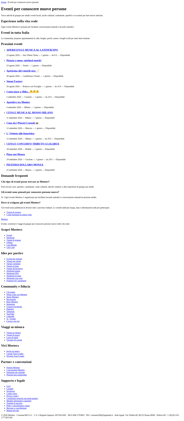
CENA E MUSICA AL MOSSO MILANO (29, 112)
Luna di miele (12, 337)
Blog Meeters (12, 302)
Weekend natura (13, 271)
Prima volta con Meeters (16, 294)
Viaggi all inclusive (14, 268)
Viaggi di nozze (13, 335)
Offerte (9, 242)
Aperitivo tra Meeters (18, 102)
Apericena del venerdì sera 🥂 (22, 70)
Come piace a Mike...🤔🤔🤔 (22, 91)
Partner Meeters (13, 367)
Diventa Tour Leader (15, 356)
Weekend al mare (13, 276)
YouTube (10, 314)
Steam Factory (14, 81)
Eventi (9, 235)
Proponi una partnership (16, 375)
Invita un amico (13, 351)
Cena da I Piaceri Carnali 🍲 (22, 123)
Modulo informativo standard (18, 401)
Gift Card (10, 247)
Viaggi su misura (13, 333)
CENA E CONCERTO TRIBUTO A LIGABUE (32, 143)
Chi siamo (10, 292)
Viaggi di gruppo (13, 212)
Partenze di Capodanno (16, 281)
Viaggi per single (13, 261)
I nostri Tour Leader (14, 354)
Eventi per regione (14, 259)
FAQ (8, 386)
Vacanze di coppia (14, 340)
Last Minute (11, 245)
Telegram (10, 311)
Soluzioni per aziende (15, 372)
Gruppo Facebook (14, 307)
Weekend (10, 238)
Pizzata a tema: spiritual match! (23, 60)
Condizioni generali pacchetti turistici (22, 398)
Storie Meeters (12, 297)
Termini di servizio (14, 403)
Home (3, 2)
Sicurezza (10, 391)
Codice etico (11, 393)
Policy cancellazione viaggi (18, 406)
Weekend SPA (12, 273)
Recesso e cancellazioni (16, 408)
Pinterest (10, 309)
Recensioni (11, 299)
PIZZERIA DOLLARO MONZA (24, 164)
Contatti (9, 389)
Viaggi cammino (13, 264)
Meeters (4, 219)
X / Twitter (11, 319)
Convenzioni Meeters (15, 370)
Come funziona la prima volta (19, 215)
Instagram (10, 304)
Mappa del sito (12, 410)
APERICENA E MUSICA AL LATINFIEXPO (32, 49)
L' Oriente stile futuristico (20, 133)
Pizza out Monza (15, 154)
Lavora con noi (12, 321)
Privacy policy (12, 396)
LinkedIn (10, 316)
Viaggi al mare (12, 266)
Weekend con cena (14, 278)
